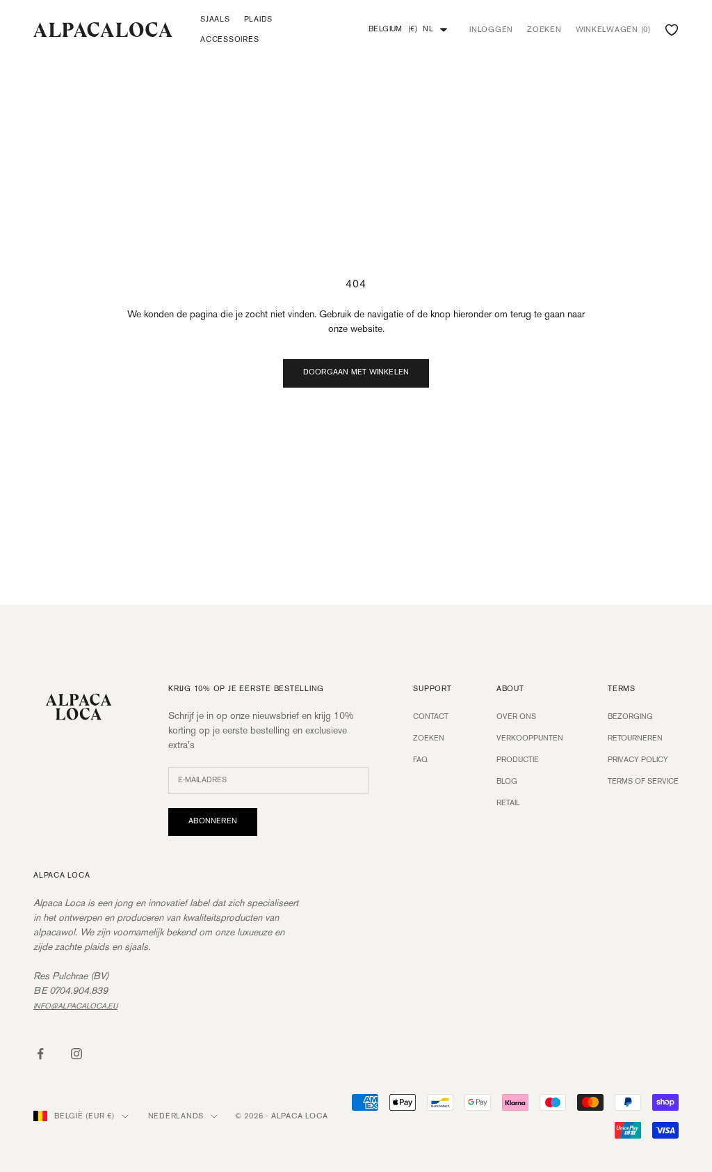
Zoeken (428, 738)
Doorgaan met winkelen (356, 372)
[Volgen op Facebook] (40, 1054)
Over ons (516, 716)
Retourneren (635, 738)
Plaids (258, 19)
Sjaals (215, 19)
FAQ (420, 760)
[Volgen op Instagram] (76, 1054)
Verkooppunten (529, 738)
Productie (517, 760)
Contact (430, 716)
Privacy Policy (638, 760)
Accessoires (229, 39)
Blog (506, 781)
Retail (508, 803)
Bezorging (630, 716)
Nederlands (176, 1116)
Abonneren (212, 821)
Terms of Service (643, 781)
